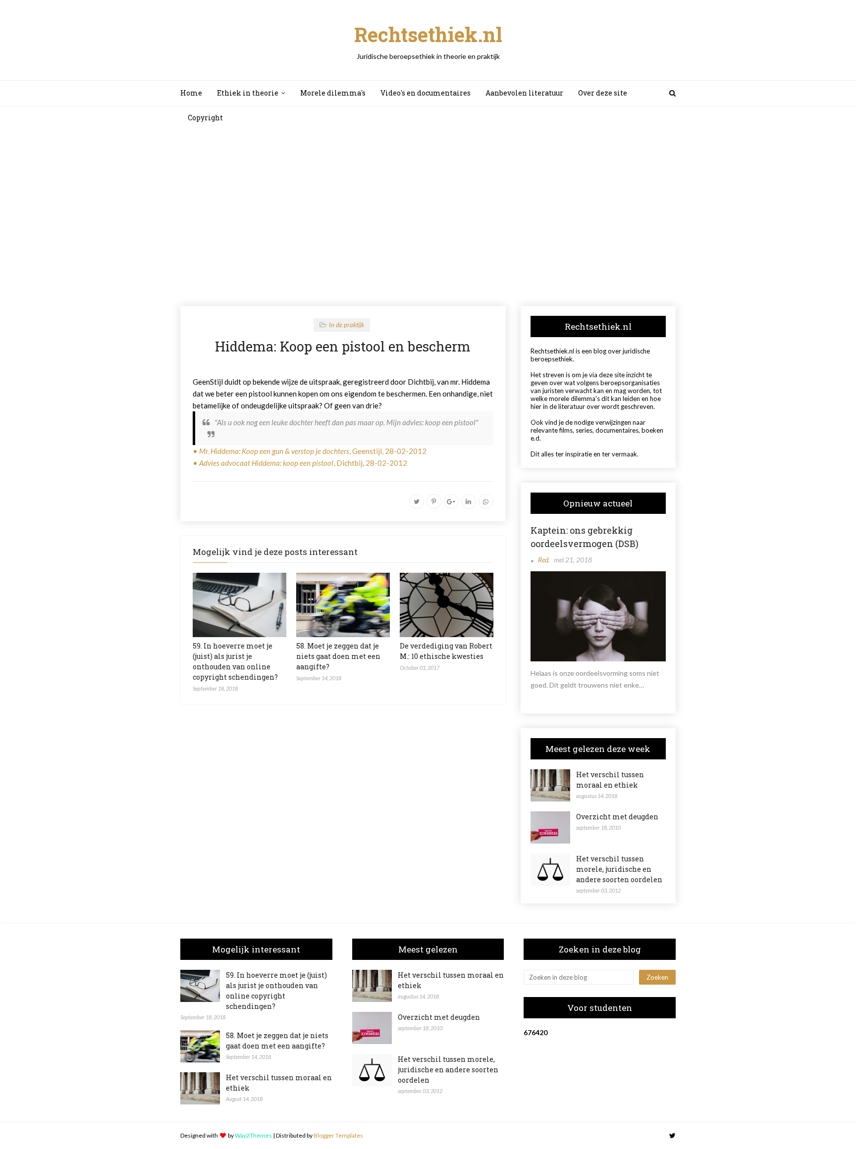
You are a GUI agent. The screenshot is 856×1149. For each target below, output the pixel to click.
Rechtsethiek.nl (428, 34)
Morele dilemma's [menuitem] (333, 93)
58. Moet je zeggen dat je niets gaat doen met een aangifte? (338, 656)
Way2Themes (253, 1135)
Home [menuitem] (191, 93)
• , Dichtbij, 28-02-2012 (300, 462)
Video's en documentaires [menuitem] (425, 93)
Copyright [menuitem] (205, 117)
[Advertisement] (428, 217)
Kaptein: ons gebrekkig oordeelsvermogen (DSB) (585, 537)
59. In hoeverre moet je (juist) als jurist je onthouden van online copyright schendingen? (276, 990)
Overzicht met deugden (617, 816)
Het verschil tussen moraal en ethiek (610, 780)
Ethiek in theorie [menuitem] (247, 93)
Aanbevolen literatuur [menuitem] (524, 93)
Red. (544, 559)
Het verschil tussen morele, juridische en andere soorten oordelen (619, 869)
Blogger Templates (338, 1135)
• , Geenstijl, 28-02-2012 (310, 451)
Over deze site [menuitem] (602, 93)
